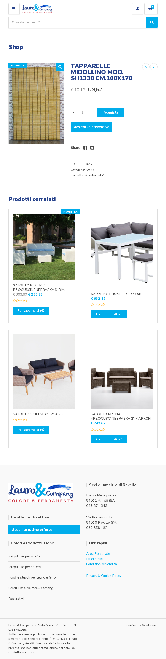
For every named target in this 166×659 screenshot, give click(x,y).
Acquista (111, 112)
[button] (60, 67)
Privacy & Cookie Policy (103, 575)
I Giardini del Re (94, 175)
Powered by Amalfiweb (140, 625)
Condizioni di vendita (101, 564)
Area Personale (98, 553)
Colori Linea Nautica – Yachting (30, 588)
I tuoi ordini (94, 559)
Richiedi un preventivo (91, 127)
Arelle (90, 170)
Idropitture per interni (24, 556)
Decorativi (15, 598)
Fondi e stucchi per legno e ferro (32, 577)
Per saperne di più (31, 311)
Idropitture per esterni (24, 567)
